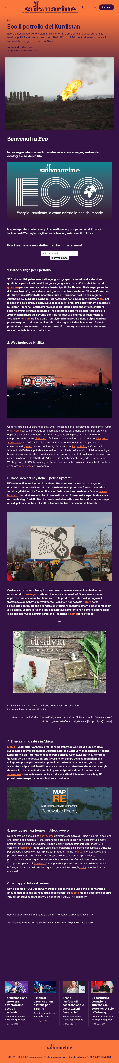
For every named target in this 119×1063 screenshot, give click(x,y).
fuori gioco (25, 847)
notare (87, 602)
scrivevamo (46, 835)
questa (74, 892)
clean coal (40, 863)
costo (73, 613)
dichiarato (40, 438)
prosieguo (31, 594)
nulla (83, 867)
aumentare (14, 774)
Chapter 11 (102, 438)
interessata (25, 466)
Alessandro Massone (20, 47)
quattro (28, 446)
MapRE (11, 747)
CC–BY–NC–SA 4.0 (18, 1057)
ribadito (78, 851)
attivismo (15, 430)
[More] (6, 7)
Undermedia (35, 1057)
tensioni (25, 318)
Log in (93, 7)
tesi (102, 299)
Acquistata (14, 442)
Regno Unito (79, 446)
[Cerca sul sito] (83, 7)
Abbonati (106, 7)
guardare (13, 287)
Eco (9, 20)
